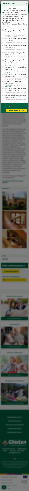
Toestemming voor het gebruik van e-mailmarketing (16, 75)
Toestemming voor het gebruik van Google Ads (16, 54)
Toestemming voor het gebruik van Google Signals (16, 68)
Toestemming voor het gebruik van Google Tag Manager (16, 61)
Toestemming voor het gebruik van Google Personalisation (16, 89)
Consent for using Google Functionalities (13, 82)
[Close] (26, 3)
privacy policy (8, 43)
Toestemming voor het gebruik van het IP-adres (16, 31)
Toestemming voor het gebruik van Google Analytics (16, 46)
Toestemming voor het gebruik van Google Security (16, 97)
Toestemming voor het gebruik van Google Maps (16, 39)
